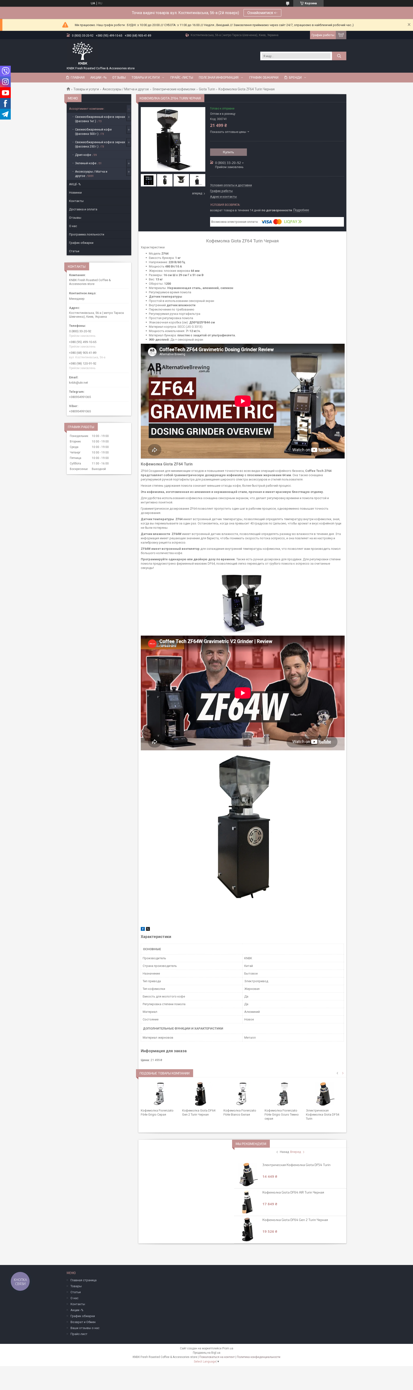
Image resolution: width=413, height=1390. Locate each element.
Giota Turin (207, 89)
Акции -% (77, 1310)
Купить (228, 152)
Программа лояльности (86, 234)
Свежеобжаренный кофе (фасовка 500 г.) (93, 132)
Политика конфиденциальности (258, 1357)
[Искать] (339, 56)
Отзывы (119, 77)
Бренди (295, 77)
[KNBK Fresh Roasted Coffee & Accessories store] (82, 53)
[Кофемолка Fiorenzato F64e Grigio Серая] (160, 1094)
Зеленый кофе (85, 163)
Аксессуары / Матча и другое (126, 89)
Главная (78, 77)
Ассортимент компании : (87, 108)
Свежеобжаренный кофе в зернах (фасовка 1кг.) (100, 119)
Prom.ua (227, 1348)
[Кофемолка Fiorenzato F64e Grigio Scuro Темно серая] (284, 1094)
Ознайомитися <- (262, 13)
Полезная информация (219, 77)
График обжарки (263, 77)
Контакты (76, 201)
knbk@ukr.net (78, 382)
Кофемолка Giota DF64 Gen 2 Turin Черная (295, 1220)
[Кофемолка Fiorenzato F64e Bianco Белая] (242, 1094)
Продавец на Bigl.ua (206, 1352)
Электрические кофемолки (173, 89)
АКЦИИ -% (98, 77)
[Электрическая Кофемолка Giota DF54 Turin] (325, 1094)
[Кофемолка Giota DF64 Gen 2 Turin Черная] (201, 1094)
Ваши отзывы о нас (85, 1328)
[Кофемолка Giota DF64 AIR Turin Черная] (248, 1202)
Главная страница (84, 1280)
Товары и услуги (145, 77)
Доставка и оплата (83, 209)
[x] (148, 930)
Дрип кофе (83, 155)
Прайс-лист (79, 1334)
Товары (76, 1286)
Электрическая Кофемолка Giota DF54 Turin (322, 1114)
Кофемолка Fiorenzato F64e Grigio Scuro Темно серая (282, 1114)
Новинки (75, 192)
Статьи (74, 251)
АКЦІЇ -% (75, 184)
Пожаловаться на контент (217, 1357)
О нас (73, 226)
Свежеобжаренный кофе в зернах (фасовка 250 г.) (100, 144)
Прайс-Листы (181, 77)
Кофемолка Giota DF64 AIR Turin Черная (293, 1192)
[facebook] (143, 930)
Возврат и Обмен (83, 1322)
